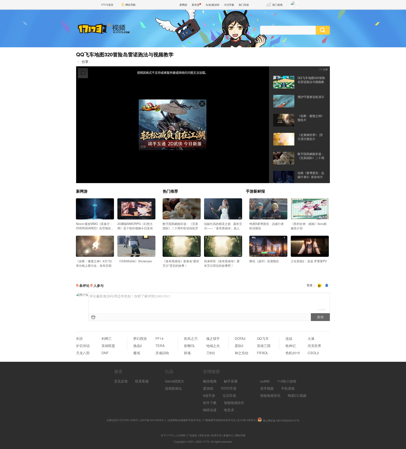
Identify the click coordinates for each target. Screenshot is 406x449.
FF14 (159, 338)
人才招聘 (180, 435)
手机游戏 (288, 388)
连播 (325, 69)
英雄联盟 (108, 345)
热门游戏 (277, 4)
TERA (160, 345)
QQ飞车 (263, 338)
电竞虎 (229, 409)
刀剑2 (210, 352)
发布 (320, 317)
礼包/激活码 (212, 4)
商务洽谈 (204, 435)
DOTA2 (240, 338)
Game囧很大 (174, 381)
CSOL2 (313, 352)
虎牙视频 (267, 388)
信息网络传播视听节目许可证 (184, 420)
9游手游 (209, 395)
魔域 (136, 352)
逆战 (288, 338)
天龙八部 (83, 352)
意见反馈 (121, 381)
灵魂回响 (162, 352)
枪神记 (290, 345)
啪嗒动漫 (210, 409)
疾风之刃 (191, 338)
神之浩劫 (241, 352)
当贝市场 (229, 395)
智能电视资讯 (270, 395)
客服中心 (228, 435)
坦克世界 (314, 345)
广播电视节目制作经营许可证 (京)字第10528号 (229, 420)
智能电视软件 (234, 402)
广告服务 (192, 435)
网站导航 (130, 4)
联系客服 (142, 381)
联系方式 (216, 435)
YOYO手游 (228, 388)
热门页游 (244, 4)
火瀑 (311, 338)
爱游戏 (208, 388)
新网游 (183, 4)
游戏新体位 (173, 388)
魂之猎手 (213, 338)
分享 (85, 62)
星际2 (239, 345)
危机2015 (292, 352)
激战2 (137, 345)
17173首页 (107, 4)
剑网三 (107, 338)
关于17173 (167, 435)
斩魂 (187, 352)
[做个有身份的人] (319, 285)
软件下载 (210, 402)
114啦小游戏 (286, 381)
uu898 (265, 381)
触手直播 (230, 381)
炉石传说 (83, 345)
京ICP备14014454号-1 (153, 420)
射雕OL (189, 345)
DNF (105, 352)
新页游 (195, 4)
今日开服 (229, 4)
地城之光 (213, 345)
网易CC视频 (297, 395)
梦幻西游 (140, 338)
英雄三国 (263, 345)
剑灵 (79, 338)
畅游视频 (210, 381)
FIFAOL (262, 352)
